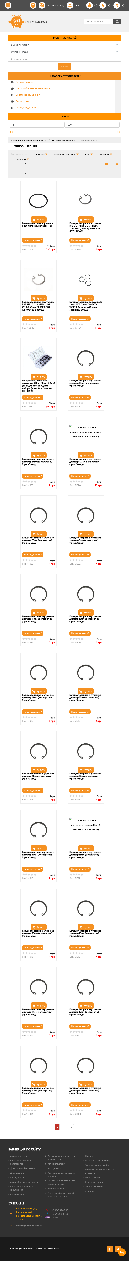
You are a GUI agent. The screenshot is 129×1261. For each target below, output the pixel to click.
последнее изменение (65, 154)
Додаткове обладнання (22, 1168)
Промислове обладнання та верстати (99, 1171)
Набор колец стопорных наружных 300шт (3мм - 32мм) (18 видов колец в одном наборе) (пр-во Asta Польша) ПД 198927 (38, 385)
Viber (55, 1217)
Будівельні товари (94, 1182)
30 (26, 163)
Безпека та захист (57, 1188)
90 (26, 173)
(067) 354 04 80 (60, 1214)
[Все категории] (106, 164)
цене (87, 154)
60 (26, 168)
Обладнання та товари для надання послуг (61, 1182)
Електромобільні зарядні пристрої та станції (61, 1195)
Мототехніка (17, 1194)
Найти (64, 66)
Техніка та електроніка (97, 1165)
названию (105, 154)
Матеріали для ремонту (97, 1160)
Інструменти (54, 1168)
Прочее (89, 1155)
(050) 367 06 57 (60, 1210)
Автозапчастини (18, 1155)
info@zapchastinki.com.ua (27, 1225)
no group (89, 1191)
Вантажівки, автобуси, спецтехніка (22, 1188)
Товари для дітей (94, 1186)
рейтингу (22, 159)
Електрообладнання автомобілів (20, 1162)
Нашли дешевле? (33, 240)
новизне (40, 154)
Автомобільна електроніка (24, 1182)
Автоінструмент (56, 1163)
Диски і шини (17, 1172)
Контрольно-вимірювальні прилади (62, 1174)
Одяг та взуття (93, 1177)
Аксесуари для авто (20, 1177)
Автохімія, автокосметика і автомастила (62, 1157)
